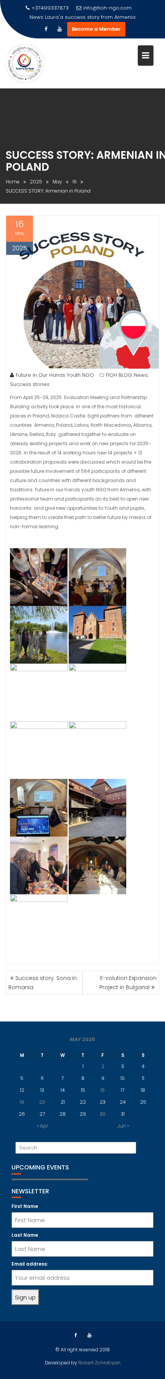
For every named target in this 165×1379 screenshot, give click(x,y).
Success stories (30, 384)
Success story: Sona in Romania (42, 982)
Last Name (25, 1235)
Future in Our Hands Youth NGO (55, 375)
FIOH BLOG (119, 375)
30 (103, 1114)
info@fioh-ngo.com (107, 8)
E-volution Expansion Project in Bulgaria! (128, 982)
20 (42, 1102)
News (141, 375)
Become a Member (96, 29)
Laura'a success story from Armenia (90, 17)
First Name (25, 1206)
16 (103, 1090)
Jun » (123, 1126)
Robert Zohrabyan (98, 1362)
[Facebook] (46, 29)
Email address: (30, 1264)
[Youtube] (59, 29)
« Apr (42, 1126)
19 (22, 1102)
